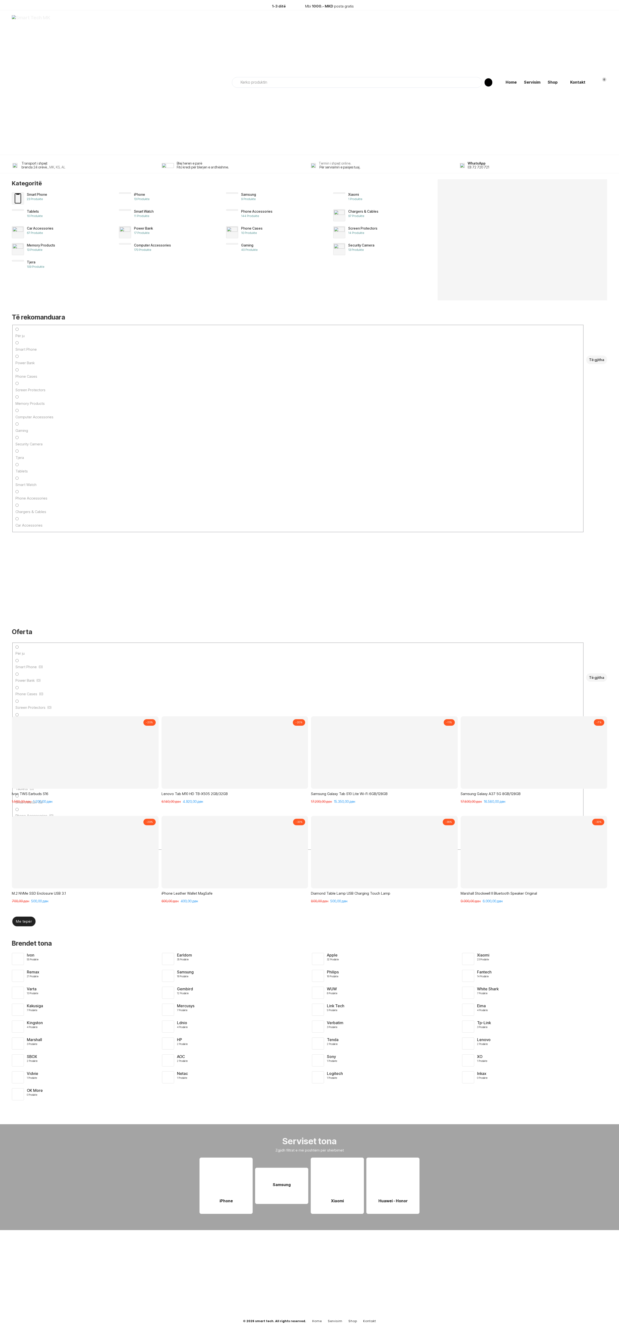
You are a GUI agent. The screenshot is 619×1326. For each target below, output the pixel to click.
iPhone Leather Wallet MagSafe (187, 893)
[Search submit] (488, 82)
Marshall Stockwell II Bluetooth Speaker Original (499, 893)
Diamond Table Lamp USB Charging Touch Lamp (350, 893)
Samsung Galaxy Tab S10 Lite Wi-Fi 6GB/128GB (349, 793)
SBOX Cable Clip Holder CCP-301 (147, 471)
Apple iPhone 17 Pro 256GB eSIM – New (44, 471)
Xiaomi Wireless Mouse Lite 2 (471, 471)
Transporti (392, 1289)
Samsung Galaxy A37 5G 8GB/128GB (491, 793)
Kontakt (577, 82)
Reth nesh (392, 1273)
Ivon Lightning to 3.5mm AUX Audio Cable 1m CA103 (380, 471)
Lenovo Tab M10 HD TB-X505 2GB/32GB (195, 793)
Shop (553, 82)
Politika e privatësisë (401, 1281)
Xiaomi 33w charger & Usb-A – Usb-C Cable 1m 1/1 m (272, 471)
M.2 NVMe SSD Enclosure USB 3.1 (39, 893)
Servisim (532, 82)
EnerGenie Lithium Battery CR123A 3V (42, 573)
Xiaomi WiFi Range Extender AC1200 (150, 573)
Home (511, 82)
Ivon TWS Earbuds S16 (30, 793)
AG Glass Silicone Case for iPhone (366, 573)
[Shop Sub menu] (561, 82)
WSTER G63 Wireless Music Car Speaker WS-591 (487, 573)
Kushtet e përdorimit (400, 1297)
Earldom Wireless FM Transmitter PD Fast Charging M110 (275, 573)
